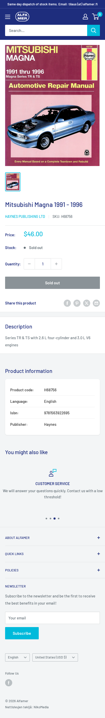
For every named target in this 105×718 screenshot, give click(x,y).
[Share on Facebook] (67, 303)
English (13, 657)
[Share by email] (96, 303)
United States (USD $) (51, 657)
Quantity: (13, 264)
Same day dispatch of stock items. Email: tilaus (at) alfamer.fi (52, 4)
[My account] (85, 16)
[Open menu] (7, 17)
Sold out (52, 282)
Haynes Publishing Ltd (25, 216)
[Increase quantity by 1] (56, 263)
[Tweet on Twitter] (86, 303)
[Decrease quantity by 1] (29, 263)
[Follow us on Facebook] (8, 682)
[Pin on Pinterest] (77, 303)
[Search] (93, 30)
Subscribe (22, 633)
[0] (96, 17)
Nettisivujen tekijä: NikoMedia (27, 707)
